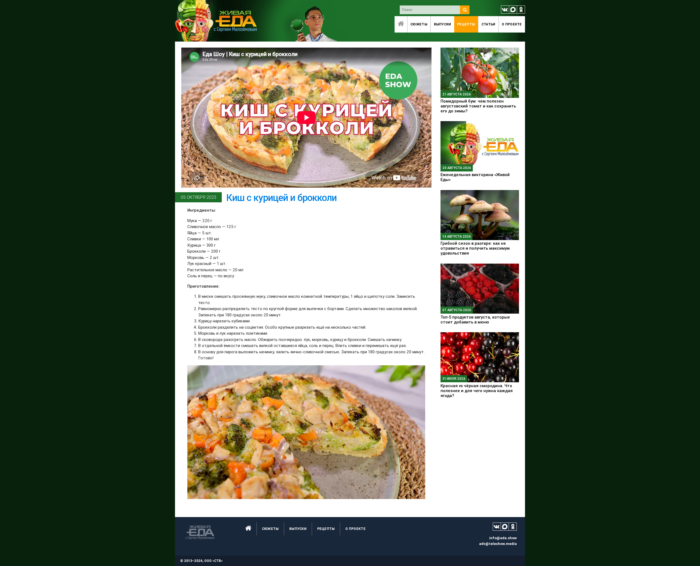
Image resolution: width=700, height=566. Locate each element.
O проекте (512, 24)
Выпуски (442, 24)
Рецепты (466, 24)
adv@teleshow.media (498, 543)
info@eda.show (503, 538)
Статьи (488, 24)
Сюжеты (418, 24)
